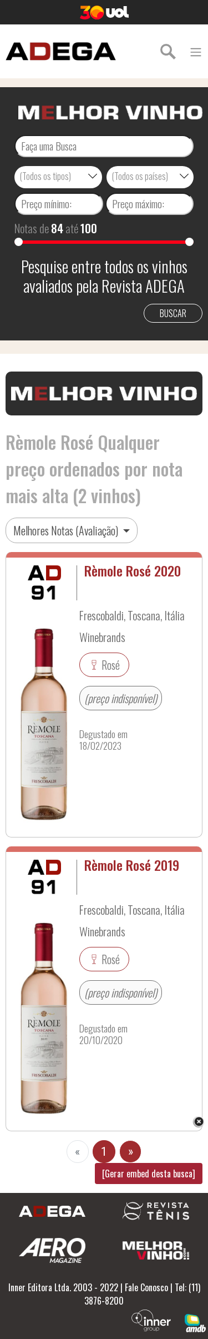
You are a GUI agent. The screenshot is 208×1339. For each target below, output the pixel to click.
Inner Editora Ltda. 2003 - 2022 (63, 1287)
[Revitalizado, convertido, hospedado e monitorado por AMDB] (195, 1321)
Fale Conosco (146, 1287)
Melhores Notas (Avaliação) (66, 530)
